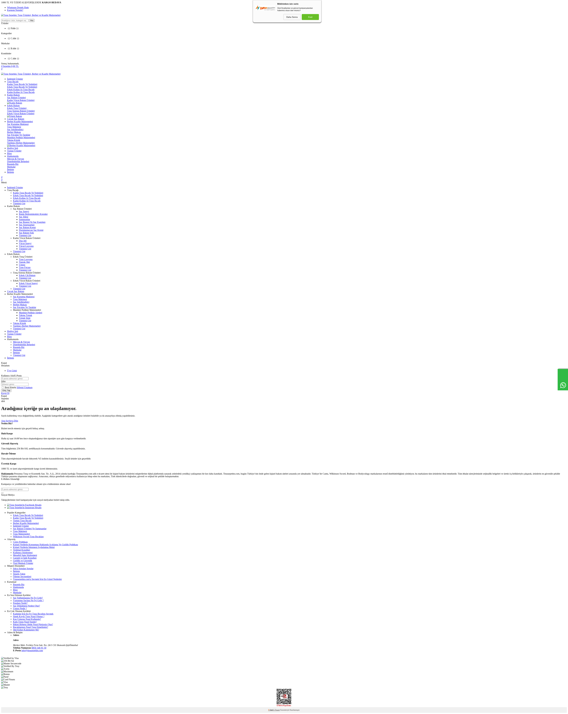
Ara (31, 20)
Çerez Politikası (20, 542)
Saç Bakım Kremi (27, 227)
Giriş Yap (6, 390)
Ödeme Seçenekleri (22, 576)
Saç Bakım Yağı (26, 232)
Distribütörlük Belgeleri (18, 161)
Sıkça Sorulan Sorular (23, 568)
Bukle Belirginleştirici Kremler (33, 214)
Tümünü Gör (19, 203)
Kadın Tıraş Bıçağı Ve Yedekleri (22, 84)
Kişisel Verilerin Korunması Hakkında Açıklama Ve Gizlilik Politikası (45, 544)
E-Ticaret (276, 710)
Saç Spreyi (24, 211)
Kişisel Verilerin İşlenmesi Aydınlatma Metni (34, 547)
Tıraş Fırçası (24, 267)
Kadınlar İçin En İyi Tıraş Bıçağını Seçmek (33, 614)
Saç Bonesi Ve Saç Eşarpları (32, 222)
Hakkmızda (18, 587)
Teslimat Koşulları (21, 550)
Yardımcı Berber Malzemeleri (21, 143)
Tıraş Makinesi (14, 127)
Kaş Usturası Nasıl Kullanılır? (27, 619)
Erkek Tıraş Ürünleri (16, 108)
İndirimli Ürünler (15, 79)
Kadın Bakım (13, 95)
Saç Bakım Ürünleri (16, 97)
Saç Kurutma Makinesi (18, 124)
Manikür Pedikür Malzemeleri (21, 137)
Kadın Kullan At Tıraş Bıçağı (21, 92)
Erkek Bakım (13, 105)
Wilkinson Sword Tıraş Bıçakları (28, 536)
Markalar (11, 167)
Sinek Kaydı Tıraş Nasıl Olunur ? (28, 616)
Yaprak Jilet (24, 262)
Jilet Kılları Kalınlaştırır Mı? (26, 630)
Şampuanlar (24, 219)
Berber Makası (14, 132)
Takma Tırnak (25, 315)
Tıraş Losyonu (26, 259)
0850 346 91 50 (39, 648)
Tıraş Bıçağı (12, 81)
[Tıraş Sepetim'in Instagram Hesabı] (24, 507)
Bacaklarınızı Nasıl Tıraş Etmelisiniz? (30, 627)
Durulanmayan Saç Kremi (31, 230)
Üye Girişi (12, 370)
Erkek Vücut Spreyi (28, 283)
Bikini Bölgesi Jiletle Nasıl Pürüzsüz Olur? (33, 624)
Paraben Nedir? (20, 603)
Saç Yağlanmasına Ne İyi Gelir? (28, 598)
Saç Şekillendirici (15, 129)
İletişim (10, 169)
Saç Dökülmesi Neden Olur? (26, 606)
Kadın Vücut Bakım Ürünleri (20, 100)
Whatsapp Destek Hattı (18, 7)
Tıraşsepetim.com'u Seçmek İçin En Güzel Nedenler (37, 579)
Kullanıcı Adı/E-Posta (11, 375)
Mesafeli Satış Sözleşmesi (25, 555)
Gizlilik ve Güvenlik (22, 560)
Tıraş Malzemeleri (21, 534)
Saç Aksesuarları (26, 225)
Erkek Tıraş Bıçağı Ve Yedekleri (22, 87)
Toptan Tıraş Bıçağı (22, 520)
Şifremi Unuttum (24, 387)
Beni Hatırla (11, 387)
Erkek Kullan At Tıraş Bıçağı (20, 89)
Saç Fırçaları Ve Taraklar (18, 135)
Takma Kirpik (13, 140)
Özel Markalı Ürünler (23, 563)
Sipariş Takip (19, 574)
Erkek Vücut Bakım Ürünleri (20, 113)
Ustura (22, 264)
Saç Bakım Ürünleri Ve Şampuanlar (29, 528)
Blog (9, 153)
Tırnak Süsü (24, 318)
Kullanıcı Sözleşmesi (23, 552)
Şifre (3, 381)
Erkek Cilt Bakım (27, 275)
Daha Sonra (292, 17)
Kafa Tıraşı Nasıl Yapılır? (25, 622)
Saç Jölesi (23, 217)
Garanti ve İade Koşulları (25, 558)
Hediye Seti (12, 148)
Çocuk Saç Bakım (15, 119)
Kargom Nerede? (15, 10)
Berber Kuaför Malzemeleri (20, 121)
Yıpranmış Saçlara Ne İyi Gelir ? (28, 600)
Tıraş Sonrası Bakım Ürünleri (21, 111)
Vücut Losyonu (26, 246)
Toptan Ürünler (14, 151)
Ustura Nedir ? (20, 608)
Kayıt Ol (5, 393)
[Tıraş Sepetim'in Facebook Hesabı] (24, 505)
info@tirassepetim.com (32, 650)
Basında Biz (12, 164)
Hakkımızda (12, 156)
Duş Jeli (22, 240)
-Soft (270, 710)
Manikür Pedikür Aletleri (30, 312)
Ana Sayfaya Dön (9, 420)
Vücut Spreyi (25, 243)
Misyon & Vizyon (15, 159)
